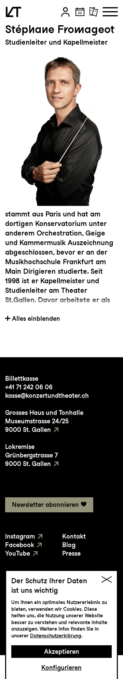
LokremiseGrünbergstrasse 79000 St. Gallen (31, 455)
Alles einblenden (36, 318)
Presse (71, 553)
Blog (69, 544)
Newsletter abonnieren (45, 504)
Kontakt (74, 536)
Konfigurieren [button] (61, 667)
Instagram (20, 536)
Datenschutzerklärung (55, 635)
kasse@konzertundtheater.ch (47, 395)
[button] (65, 12)
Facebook (19, 544)
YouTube (17, 553)
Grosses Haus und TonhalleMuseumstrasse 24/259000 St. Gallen (44, 421)
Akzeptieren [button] (61, 651)
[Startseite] (13, 12)
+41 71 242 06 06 (29, 387)
